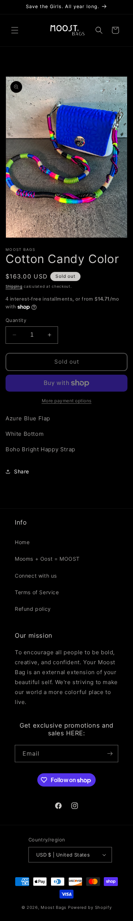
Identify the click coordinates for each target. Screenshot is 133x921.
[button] (15, 30)
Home (22, 542)
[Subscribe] (110, 753)
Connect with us (36, 575)
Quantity (16, 320)
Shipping (14, 286)
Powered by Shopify (90, 907)
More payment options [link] (67, 400)
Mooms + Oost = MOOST (47, 559)
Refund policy (33, 609)
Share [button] (21, 471)
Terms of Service (37, 592)
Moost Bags (53, 907)
